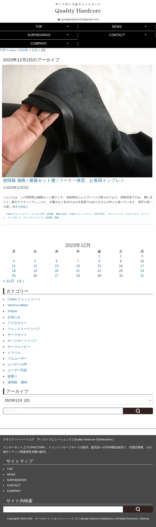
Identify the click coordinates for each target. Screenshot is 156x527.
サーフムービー (19, 346)
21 (78, 271)
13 (56, 266)
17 (142, 266)
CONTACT (117, 35)
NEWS (117, 26)
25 (14, 275)
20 (56, 271)
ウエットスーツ (115, 214)
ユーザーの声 (37, 214)
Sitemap (144, 518)
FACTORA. (99, 214)
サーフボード (14, 217)
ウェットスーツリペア (24, 329)
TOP (39, 26)
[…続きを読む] (18, 206)
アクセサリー (17, 323)
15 (99, 266)
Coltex (64, 214)
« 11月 (8, 281)
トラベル (14, 352)
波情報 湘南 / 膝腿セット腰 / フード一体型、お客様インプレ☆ (64, 180)
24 (142, 271)
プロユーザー (17, 358)
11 (13, 266)
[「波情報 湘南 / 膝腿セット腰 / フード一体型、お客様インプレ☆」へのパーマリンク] (77, 121)
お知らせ (14, 317)
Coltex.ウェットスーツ (17, 214)
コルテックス (132, 214)
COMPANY (39, 43)
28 (78, 275)
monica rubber (18, 305)
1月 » (20, 281)
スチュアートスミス (33, 217)
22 (99, 271)
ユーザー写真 (17, 370)
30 (121, 275)
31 (142, 275)
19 (35, 271)
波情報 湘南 (53, 214)
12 (35, 266)
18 (14, 271)
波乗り (12, 376)
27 (56, 275)
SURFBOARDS (39, 35)
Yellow (12, 311)
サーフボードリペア (22, 341)
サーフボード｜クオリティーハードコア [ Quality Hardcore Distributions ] (75, 518)
